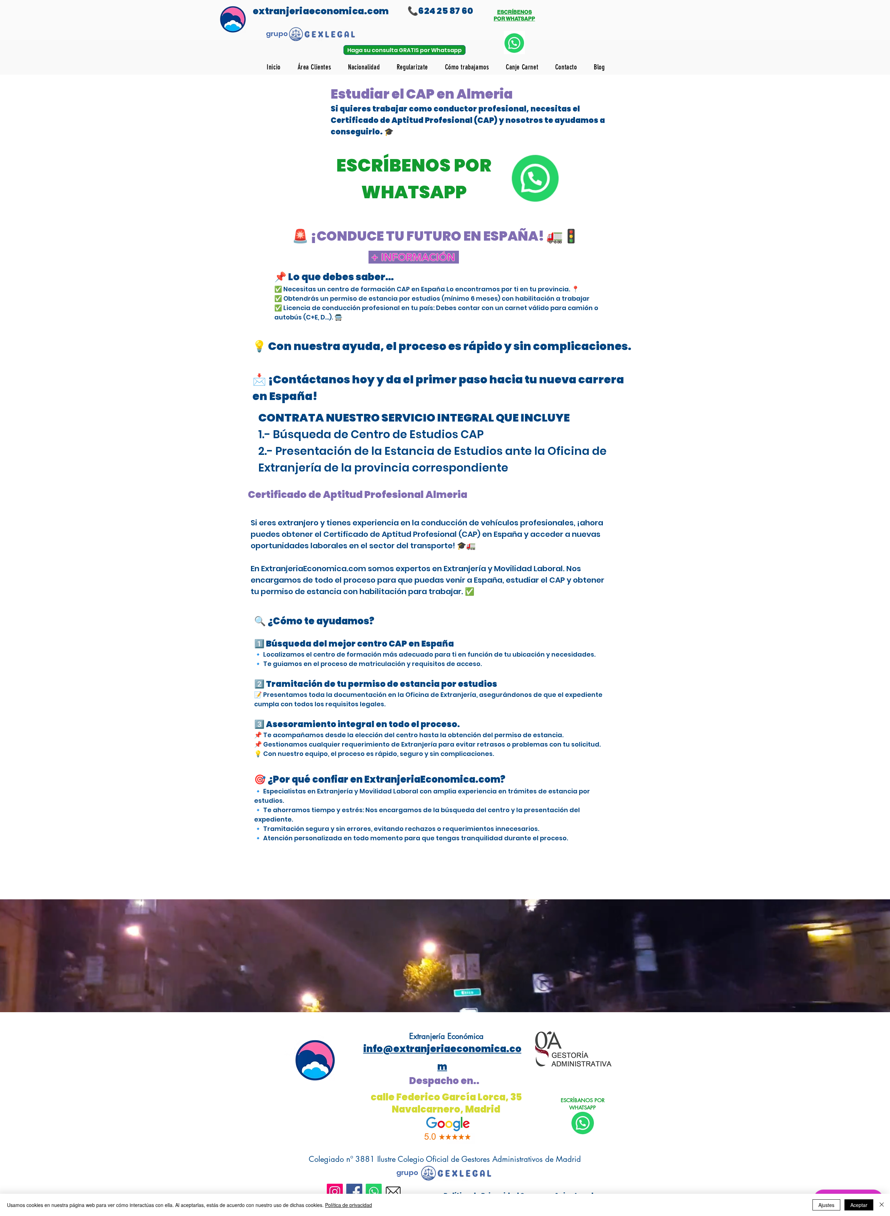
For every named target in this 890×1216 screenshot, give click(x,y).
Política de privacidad (348, 1204)
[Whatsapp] (374, 1192)
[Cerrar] (881, 1204)
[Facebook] (354, 1192)
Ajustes (826, 1204)
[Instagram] (335, 1192)
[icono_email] (393, 1192)
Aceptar (858, 1204)
